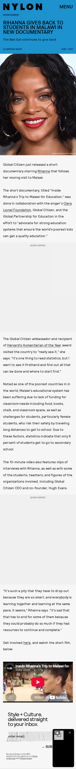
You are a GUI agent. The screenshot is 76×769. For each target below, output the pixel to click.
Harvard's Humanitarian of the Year (34, 345)
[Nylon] (22, 7)
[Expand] (57, 732)
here (27, 642)
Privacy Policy (26, 758)
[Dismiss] (70, 732)
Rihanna (44, 171)
